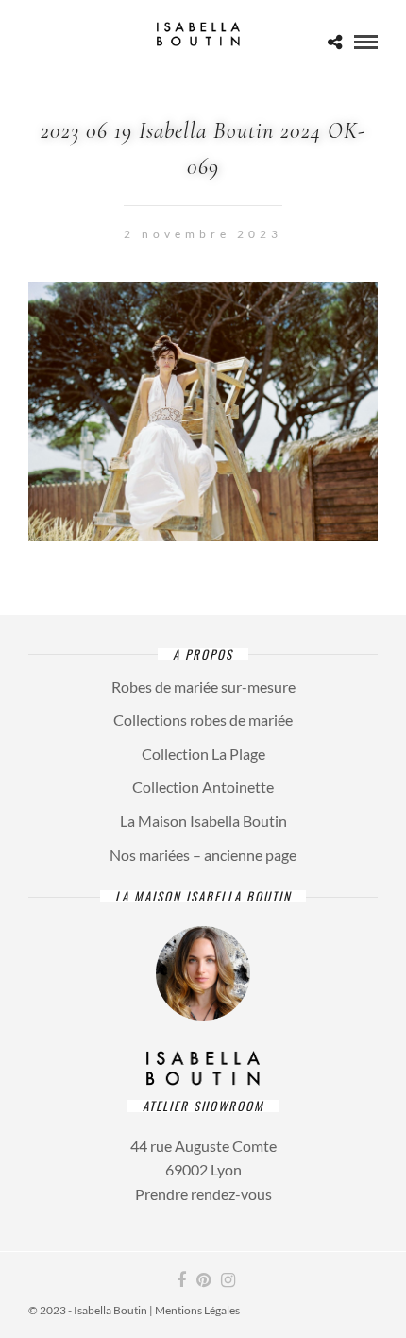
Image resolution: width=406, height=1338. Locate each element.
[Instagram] (227, 1280)
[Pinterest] (203, 1280)
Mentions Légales (197, 1310)
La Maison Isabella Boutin (203, 821)
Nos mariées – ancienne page (203, 855)
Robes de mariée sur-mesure (203, 686)
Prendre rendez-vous (203, 1194)
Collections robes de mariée (203, 720)
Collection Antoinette (203, 787)
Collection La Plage (203, 754)
